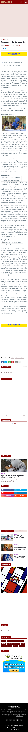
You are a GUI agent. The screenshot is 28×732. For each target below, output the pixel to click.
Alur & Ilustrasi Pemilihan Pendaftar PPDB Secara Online (20, 547)
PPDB (10, 646)
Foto (23, 643)
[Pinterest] (12, 362)
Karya (22, 358)
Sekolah (10, 643)
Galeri (10, 729)
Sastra (3, 643)
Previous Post (5, 415)
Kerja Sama (16, 729)
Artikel (6, 39)
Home (2, 39)
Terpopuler (8, 531)
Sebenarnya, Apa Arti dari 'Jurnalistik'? (20, 557)
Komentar (20, 531)
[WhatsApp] (7, 48)
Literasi (15, 646)
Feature (16, 358)
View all (25, 366)
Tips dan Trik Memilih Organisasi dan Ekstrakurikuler (12, 477)
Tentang (9, 727)
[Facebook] (3, 48)
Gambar (4, 646)
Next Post (24, 415)
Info (20, 358)
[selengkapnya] (19, 715)
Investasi (22, 646)
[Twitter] (5, 48)
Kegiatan (15, 641)
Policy (24, 727)
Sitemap (19, 727)
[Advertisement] (14, 20)
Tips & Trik (16, 643)
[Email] (16, 362)
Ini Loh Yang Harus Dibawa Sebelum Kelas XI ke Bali (19, 537)
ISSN (14, 727)
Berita (9, 641)
